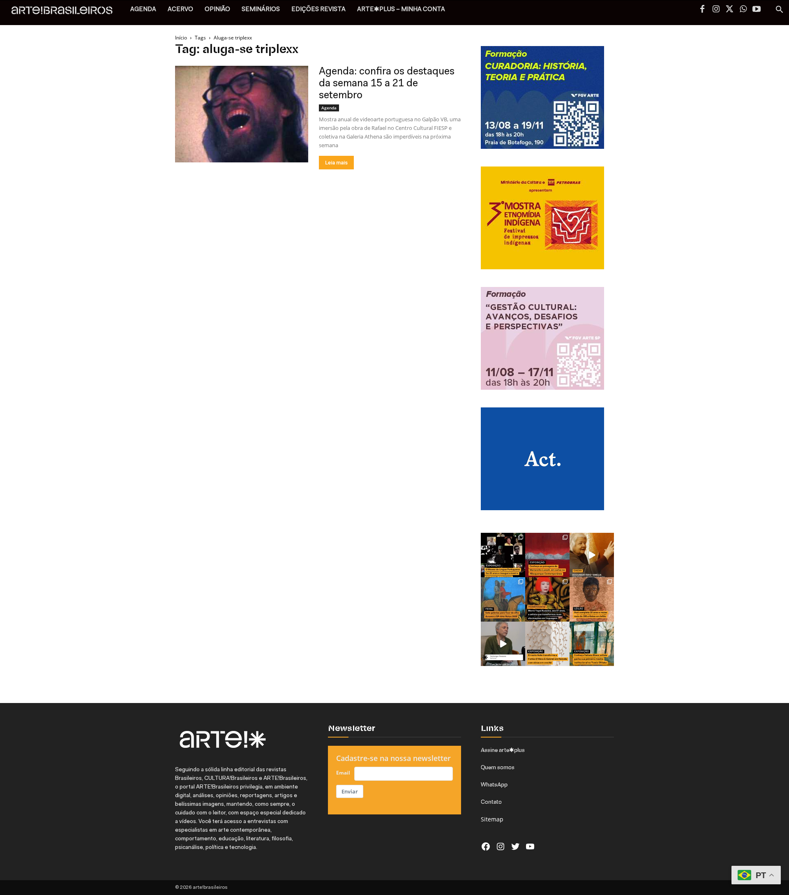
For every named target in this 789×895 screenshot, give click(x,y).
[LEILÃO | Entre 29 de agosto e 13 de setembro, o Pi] (592, 599)
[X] (729, 10)
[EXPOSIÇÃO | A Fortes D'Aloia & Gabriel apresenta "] (547, 644)
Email (343, 772)
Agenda (329, 108)
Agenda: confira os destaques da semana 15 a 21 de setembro (386, 84)
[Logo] (66, 12)
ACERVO (180, 10)
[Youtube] (756, 10)
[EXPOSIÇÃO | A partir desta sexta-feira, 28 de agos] (592, 644)
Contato (491, 801)
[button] (779, 10)
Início (181, 37)
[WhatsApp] (743, 10)
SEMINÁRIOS (261, 10)
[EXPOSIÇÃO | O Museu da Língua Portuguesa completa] (503, 555)
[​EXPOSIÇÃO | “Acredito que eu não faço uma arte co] (503, 644)
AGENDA (143, 10)
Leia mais (336, 163)
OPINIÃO (217, 10)
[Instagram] (716, 10)
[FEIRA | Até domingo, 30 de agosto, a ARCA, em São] (503, 599)
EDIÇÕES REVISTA (318, 10)
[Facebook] (702, 10)
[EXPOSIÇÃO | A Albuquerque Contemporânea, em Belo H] (547, 555)
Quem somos (497, 767)
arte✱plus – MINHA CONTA (401, 10)
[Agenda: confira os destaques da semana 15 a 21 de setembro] (241, 114)
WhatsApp (494, 784)
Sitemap (492, 819)
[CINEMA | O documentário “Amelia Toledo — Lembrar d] (592, 555)
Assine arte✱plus (503, 750)
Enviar (349, 791)
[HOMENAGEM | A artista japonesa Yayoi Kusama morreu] (547, 599)
